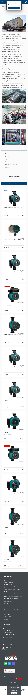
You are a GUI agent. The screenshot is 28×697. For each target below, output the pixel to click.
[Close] (24, 337)
